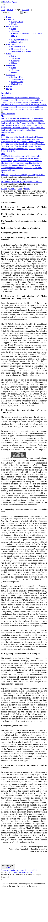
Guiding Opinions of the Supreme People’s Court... (21, 167)
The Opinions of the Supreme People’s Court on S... (22, 125)
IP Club (9, 86)
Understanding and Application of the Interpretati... (21, 161)
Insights (9, 89)
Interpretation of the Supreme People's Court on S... (22, 158)
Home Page (32, 870)
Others (27, 188)
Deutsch (25, 10)
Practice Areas (12, 26)
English (12, 188)
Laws (8, 54)
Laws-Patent (6, 93)
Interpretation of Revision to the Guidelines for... (20, 98)
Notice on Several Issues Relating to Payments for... (22, 102)
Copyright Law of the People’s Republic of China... (22, 137)
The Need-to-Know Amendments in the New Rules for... (24, 105)
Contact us (14, 870)
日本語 (10, 10)
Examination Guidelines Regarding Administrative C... (23, 128)
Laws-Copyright (7, 132)
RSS (3, 7)
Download (10, 65)
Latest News (11, 44)
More (3, 95)
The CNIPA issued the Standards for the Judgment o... (23, 118)
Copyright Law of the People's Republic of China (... (22, 146)
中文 (3, 10)
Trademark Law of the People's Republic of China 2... (23, 123)
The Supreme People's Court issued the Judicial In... (22, 163)
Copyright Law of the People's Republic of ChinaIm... (23, 144)
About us (4, 870)
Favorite (23, 870)
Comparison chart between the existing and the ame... (22, 121)
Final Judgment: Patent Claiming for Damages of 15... (23, 174)
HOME (4, 188)
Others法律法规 (8, 151)
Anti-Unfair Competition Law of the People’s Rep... (22, 156)
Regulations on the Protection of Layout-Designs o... (22, 142)
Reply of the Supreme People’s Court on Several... (21, 165)
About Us (10, 19)
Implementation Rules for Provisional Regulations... (22, 139)
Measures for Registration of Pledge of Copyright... (21, 148)
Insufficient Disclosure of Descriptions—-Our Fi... (21, 181)
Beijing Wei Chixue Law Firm (20, 872)
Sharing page (7, 866)
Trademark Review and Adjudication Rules (18, 130)
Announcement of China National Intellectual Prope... (23, 100)
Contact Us (10, 75)
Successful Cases (8, 170)
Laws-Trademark (8, 114)
